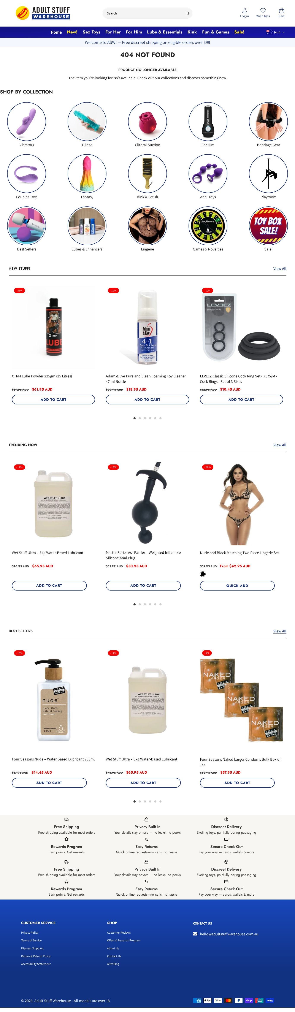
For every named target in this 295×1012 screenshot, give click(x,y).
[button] (281, 13)
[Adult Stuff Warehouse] (43, 13)
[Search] (187, 13)
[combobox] (148, 13)
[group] (26, 124)
